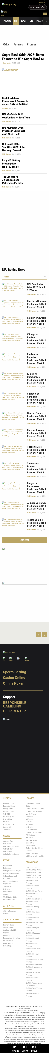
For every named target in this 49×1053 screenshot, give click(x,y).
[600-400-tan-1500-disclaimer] (24, 596)
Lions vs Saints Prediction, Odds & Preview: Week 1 (36, 416)
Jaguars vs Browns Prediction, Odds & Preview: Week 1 (37, 506)
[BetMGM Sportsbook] (10, 5)
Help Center (14, 711)
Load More (24, 540)
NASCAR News (31, 840)
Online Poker (13, 683)
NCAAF (23, 21)
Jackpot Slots (8, 841)
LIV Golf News (31, 814)
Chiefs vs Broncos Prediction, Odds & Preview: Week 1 (36, 304)
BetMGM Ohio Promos (34, 964)
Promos (7, 21)
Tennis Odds (7, 830)
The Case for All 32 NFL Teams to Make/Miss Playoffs (12, 180)
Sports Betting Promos (34, 870)
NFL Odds (29, 824)
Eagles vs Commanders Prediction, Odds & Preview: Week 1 (36, 378)
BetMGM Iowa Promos (34, 899)
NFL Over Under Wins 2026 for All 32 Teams (36, 287)
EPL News (29, 838)
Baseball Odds (8, 803)
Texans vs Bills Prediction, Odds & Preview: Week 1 (36, 522)
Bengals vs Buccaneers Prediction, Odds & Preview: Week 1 (36, 488)
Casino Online (14, 678)
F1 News (29, 851)
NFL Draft (6, 879)
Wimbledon (7, 892)
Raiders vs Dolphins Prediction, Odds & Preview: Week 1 (36, 359)
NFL (15, 21)
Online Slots (7, 852)
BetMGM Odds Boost (33, 878)
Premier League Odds (34, 832)
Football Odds (8, 811)
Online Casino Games (11, 846)
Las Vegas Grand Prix (11, 873)
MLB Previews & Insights (35, 856)
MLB (31, 21)
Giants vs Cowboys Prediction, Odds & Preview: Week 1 (36, 320)
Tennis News (30, 845)
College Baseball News (34, 848)
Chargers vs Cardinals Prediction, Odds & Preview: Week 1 (36, 398)
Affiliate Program (9, 911)
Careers (6, 914)
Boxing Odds (8, 809)
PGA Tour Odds (31, 830)
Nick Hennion (7, 63)
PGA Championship (10, 881)
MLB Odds (29, 817)
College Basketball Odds (35, 809)
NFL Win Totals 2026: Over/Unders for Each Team (16, 116)
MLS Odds (29, 819)
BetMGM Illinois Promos (34, 891)
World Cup (7, 894)
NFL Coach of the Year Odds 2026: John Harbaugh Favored (13, 147)
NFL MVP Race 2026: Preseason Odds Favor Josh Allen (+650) (13, 131)
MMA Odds (7, 822)
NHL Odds (29, 827)
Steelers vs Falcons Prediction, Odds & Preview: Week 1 (36, 468)
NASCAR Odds (8, 824)
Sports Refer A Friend (33, 873)
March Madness (9, 900)
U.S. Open (6, 889)
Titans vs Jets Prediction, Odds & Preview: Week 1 (36, 449)
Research (6, 935)
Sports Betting (14, 672)
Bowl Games (7, 865)
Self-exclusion (8, 941)
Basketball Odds (9, 806)
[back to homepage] (7, 13)
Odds (6, 44)
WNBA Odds (30, 835)
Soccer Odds (7, 827)
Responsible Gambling (14, 704)
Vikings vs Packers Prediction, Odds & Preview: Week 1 (36, 339)
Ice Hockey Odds (9, 817)
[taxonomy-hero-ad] (24, 81)
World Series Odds (10, 897)
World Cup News (32, 853)
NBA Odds (29, 822)
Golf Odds (6, 814)
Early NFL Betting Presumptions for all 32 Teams (11, 163)
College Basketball (10, 876)
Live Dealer (7, 844)
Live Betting (7, 819)
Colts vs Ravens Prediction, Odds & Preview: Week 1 (36, 433)
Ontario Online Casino (11, 854)
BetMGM (5, 108)
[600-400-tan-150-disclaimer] (24, 562)
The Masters (7, 886)
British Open (7, 868)
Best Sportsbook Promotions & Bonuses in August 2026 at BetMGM (15, 101)
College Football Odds (34, 811)
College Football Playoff (12, 871)
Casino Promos (31, 867)
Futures (18, 44)
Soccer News (30, 843)
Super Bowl (7, 884)
